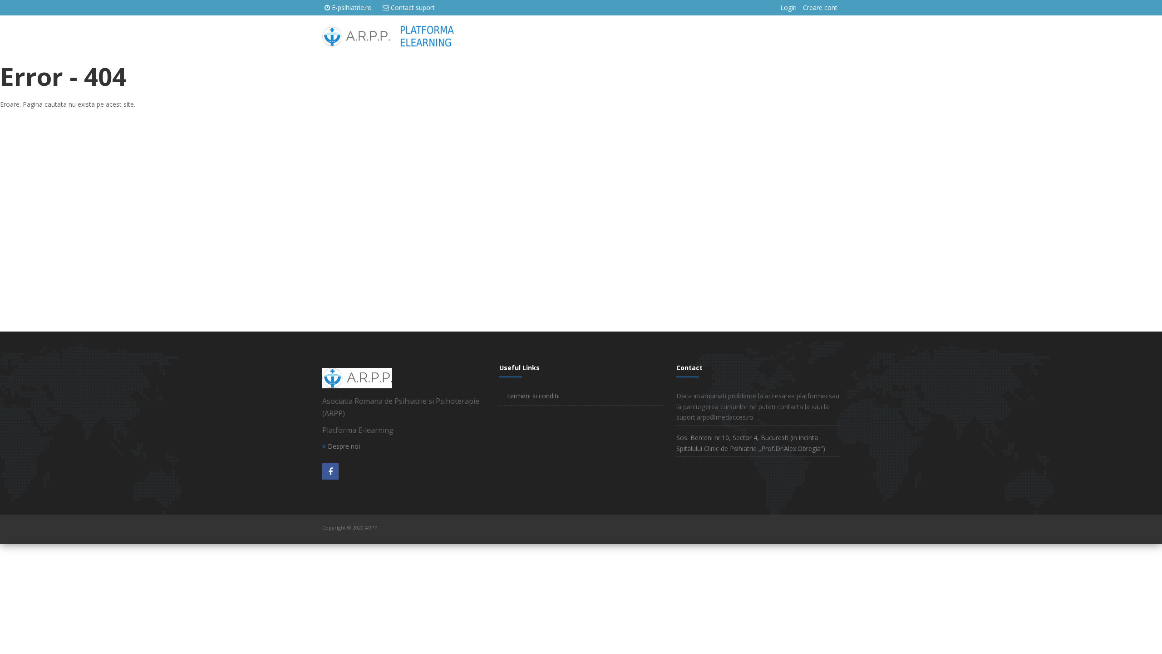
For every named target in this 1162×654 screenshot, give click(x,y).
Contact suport (413, 7)
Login (788, 7)
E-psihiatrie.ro (352, 7)
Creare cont (820, 7)
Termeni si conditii (533, 395)
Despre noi (343, 446)
